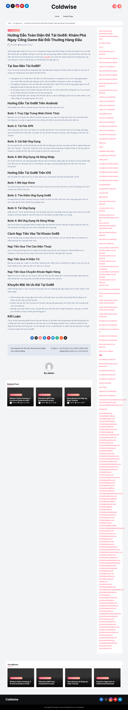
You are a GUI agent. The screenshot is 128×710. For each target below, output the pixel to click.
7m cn (101, 47)
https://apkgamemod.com (108, 536)
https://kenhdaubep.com (107, 587)
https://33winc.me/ (105, 114)
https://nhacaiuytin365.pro (108, 469)
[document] (109, 285)
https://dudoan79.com (107, 485)
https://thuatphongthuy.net (108, 616)
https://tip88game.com (107, 483)
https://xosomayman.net (107, 448)
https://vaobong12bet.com (108, 461)
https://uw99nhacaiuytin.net (109, 467)
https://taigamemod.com (107, 608)
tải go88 (47, 57)
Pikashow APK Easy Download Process (46, 399)
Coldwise (64, 6)
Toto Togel (103, 387)
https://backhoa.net (106, 539)
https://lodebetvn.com (106, 517)
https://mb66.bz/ (105, 184)
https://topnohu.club (106, 443)
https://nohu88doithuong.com (109, 445)
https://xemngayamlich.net (108, 643)
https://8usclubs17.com (107, 419)
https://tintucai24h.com (107, 621)
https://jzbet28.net (105, 509)
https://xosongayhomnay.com (109, 459)
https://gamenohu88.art (107, 501)
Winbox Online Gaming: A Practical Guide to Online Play (20, 400)
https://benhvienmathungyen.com (110, 552)
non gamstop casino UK (107, 359)
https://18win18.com (105, 413)
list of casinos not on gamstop (109, 289)
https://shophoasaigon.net (108, 603)
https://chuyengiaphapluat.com (109, 560)
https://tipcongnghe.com (107, 624)
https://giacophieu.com (107, 576)
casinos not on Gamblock (108, 391)
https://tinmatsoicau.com (107, 437)
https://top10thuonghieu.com (109, 627)
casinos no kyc (104, 285)
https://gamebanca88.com (108, 499)
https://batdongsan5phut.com (109, 549)
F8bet (101, 147)
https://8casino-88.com (107, 416)
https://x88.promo (105, 472)
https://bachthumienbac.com (109, 456)
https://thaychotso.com (107, 533)
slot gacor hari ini (105, 43)
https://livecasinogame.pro (108, 512)
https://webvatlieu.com (107, 640)
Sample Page (68, 16)
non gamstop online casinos (108, 164)
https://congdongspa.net (107, 565)
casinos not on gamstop (107, 97)
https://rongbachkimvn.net (108, 429)
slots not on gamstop (106, 118)
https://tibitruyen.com (106, 619)
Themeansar (79, 707)
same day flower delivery (107, 226)
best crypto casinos (106, 351)
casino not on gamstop (107, 66)
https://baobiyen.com (106, 541)
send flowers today (105, 228)
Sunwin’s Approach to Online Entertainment (105, 683)
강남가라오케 (103, 193)
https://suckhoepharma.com (108, 606)
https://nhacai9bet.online (107, 525)
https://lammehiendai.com (108, 592)
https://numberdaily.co (107, 600)
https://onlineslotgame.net (108, 424)
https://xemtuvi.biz (105, 646)
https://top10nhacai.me (107, 421)
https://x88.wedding (106, 451)
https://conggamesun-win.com (109, 477)
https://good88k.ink (105, 507)
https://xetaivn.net (105, 648)
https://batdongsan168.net (108, 547)
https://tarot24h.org (106, 611)
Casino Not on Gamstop (107, 395)
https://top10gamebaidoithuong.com (111, 528)
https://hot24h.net (105, 584)
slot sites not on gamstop (108, 239)
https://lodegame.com (106, 520)
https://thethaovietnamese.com (110, 614)
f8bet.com (102, 143)
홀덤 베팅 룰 (103, 197)
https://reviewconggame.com (109, 435)
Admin (15, 45)
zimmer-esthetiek (105, 383)
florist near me (104, 223)
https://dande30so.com (107, 480)
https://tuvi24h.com (106, 635)
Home (57, 16)
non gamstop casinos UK (107, 134)
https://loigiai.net (104, 595)
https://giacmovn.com (106, 573)
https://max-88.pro (105, 523)
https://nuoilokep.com (106, 531)
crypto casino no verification (109, 247)
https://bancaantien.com (107, 440)
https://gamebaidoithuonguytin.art (111, 493)
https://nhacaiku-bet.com (108, 496)
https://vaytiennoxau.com (108, 638)
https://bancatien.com (106, 453)
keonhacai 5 (103, 409)
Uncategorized (14, 30)
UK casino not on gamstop (108, 321)
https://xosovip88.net (106, 427)
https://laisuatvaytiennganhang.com (111, 589)
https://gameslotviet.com (107, 504)
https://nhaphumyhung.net (108, 597)
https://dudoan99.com (107, 491)
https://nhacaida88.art (106, 488)
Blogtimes (69, 707)
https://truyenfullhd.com (107, 630)
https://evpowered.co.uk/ (107, 402)
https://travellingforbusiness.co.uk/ (111, 405)
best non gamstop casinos (108, 58)
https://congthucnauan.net (108, 568)
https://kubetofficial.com (107, 515)
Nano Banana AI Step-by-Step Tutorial (77, 399)
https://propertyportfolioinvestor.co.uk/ (112, 400)
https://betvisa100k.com (107, 555)
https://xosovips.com (106, 475)
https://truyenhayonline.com (108, 632)
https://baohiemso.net (106, 544)
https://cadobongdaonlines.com (110, 464)
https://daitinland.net (106, 571)
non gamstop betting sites (108, 126)
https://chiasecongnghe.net (108, 557)
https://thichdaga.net (106, 432)
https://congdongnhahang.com (109, 563)
